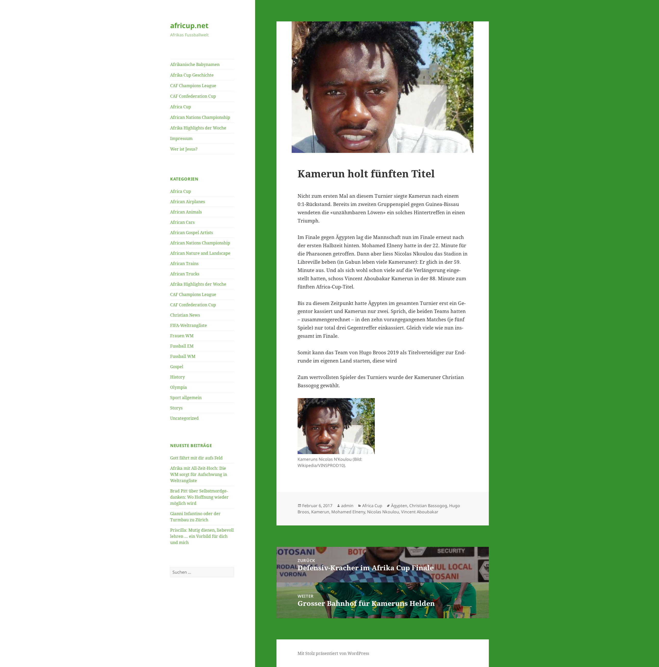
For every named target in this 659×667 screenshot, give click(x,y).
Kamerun (320, 512)
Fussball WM (182, 356)
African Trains (184, 263)
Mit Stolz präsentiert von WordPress (333, 653)
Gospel (176, 366)
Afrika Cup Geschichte (192, 75)
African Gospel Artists (191, 232)
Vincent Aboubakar (419, 512)
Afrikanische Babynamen (195, 64)
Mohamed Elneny (348, 512)
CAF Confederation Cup (193, 96)
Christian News (185, 315)
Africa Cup (180, 107)
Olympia (178, 387)
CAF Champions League (193, 85)
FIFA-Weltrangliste (188, 325)
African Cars (182, 222)
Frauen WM (182, 336)
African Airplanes (187, 201)
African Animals (186, 212)
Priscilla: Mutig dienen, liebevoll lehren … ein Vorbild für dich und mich (202, 536)
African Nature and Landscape (200, 253)
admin (347, 505)
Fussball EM (182, 346)
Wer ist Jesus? (183, 149)
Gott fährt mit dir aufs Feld (196, 458)
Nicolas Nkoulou (383, 512)
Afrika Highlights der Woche (198, 128)
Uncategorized (184, 418)
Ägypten (399, 505)
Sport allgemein (186, 397)
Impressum (181, 138)
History (177, 377)
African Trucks (184, 274)
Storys (176, 408)
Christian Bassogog (428, 505)
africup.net (189, 25)
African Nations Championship (200, 117)
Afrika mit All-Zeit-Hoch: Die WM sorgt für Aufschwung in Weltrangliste (198, 474)
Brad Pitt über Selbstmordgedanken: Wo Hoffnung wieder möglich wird (199, 497)
